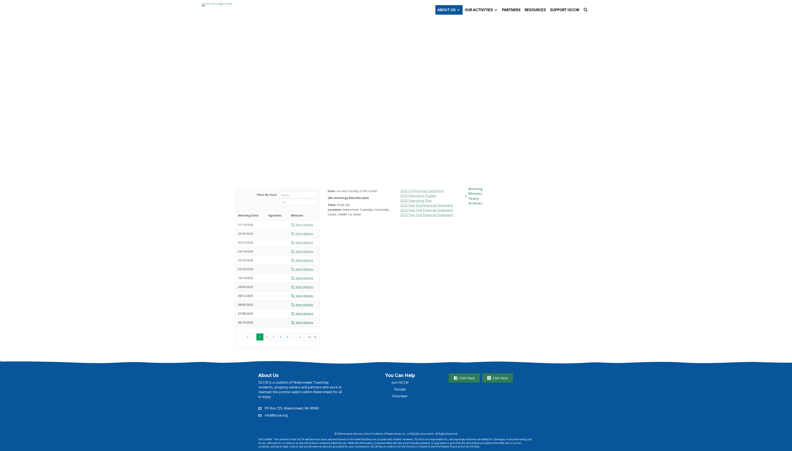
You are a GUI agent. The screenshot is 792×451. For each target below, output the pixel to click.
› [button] (293, 337)
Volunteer (400, 396)
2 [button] (267, 337)
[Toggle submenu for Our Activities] (495, 10)
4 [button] (280, 337)
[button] (585, 10)
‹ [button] (253, 337)
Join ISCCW (400, 382)
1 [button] (260, 337)
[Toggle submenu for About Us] (458, 10)
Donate (400, 389)
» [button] (300, 337)
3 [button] (273, 337)
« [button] (247, 337)
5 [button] (287, 337)
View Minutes (304, 322)
